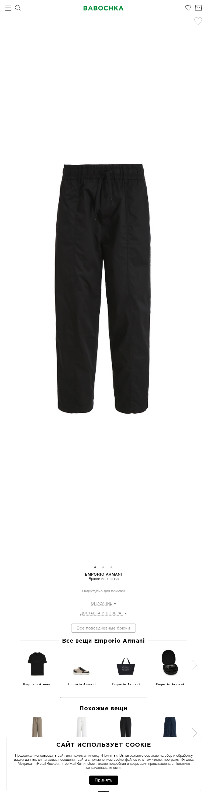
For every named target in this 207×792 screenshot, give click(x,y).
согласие (151, 755)
